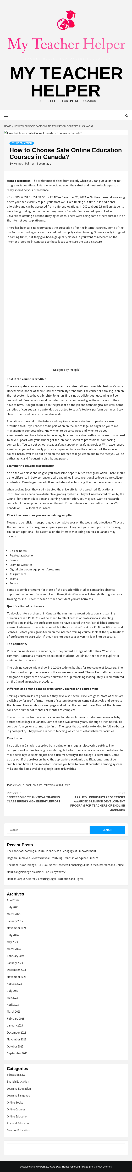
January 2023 (15, 1025)
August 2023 (14, 984)
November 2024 (16, 928)
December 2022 (16, 1032)
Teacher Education (18, 1130)
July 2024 (12, 935)
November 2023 (16, 977)
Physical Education (18, 1123)
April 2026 (13, 900)
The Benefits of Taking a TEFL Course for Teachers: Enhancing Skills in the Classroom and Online (65, 865)
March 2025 (13, 914)
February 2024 (15, 956)
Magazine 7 (88, 1166)
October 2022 (15, 1046)
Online (59, 785)
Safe (67, 785)
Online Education (22, 143)
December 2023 (16, 970)
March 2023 (13, 1011)
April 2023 (13, 1005)
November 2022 (16, 1039)
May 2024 (12, 942)
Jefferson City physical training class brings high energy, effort (33, 797)
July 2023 (12, 991)
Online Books (15, 1102)
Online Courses (16, 1109)
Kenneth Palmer (24, 163)
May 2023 (12, 998)
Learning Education (19, 1088)
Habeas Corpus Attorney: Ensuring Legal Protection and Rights (45, 879)
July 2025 (12, 907)
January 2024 (15, 963)
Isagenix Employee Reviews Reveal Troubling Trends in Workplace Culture (52, 858)
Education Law (16, 1075)
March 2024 (13, 949)
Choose (27, 785)
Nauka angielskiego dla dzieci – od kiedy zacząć (36, 872)
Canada (17, 785)
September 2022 (17, 1053)
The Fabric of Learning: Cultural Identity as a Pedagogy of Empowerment (51, 851)
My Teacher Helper (66, 82)
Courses (37, 785)
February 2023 (15, 1018)
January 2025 (15, 921)
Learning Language (18, 1095)
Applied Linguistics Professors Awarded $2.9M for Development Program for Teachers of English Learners (97, 801)
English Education (18, 1081)
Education (49, 785)
